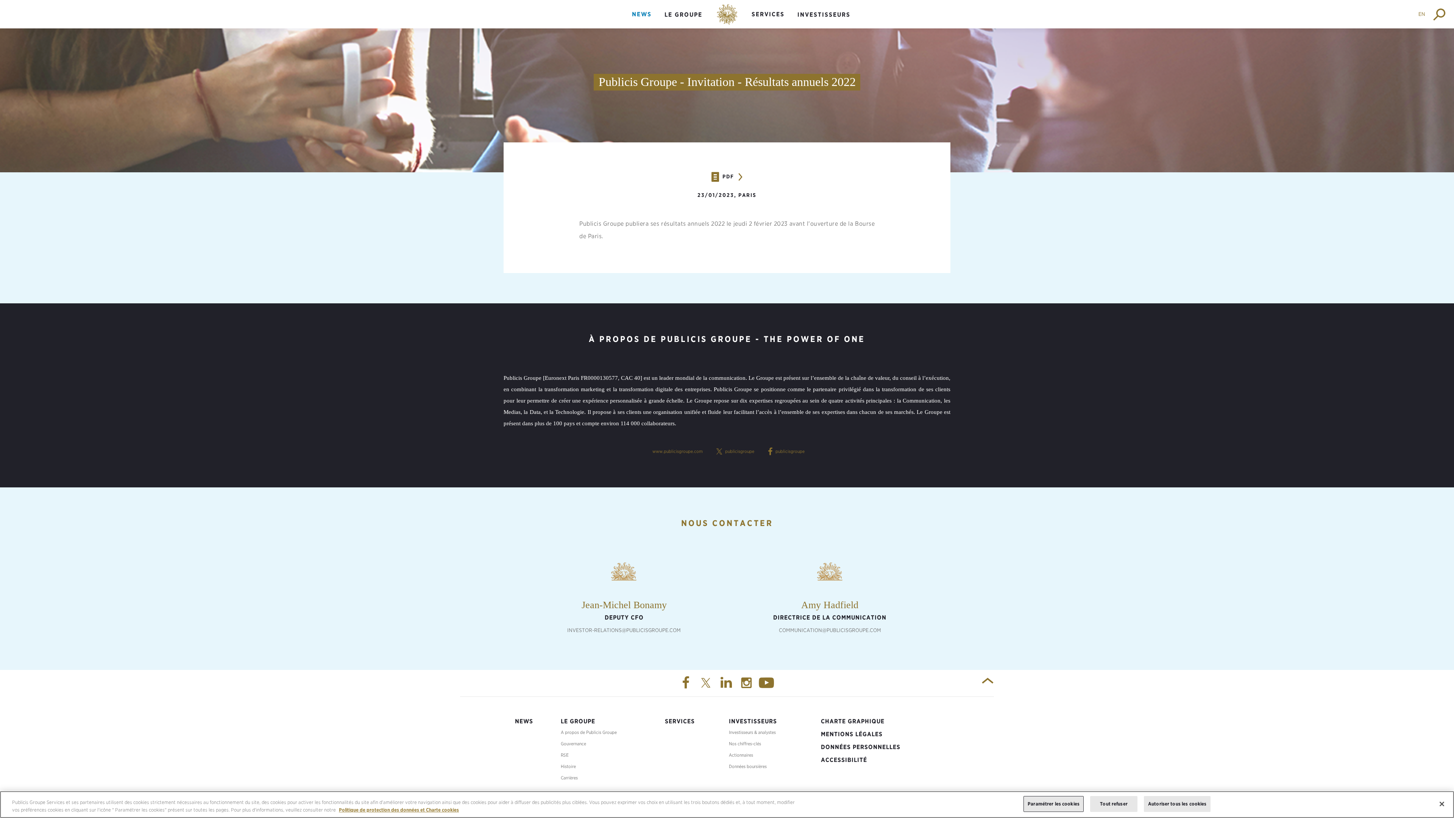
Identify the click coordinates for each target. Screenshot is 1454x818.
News (642, 14)
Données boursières (748, 766)
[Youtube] (767, 683)
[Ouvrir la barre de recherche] (1440, 14)
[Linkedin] (727, 683)
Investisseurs (823, 14)
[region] (727, 804)
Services (768, 14)
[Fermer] (1442, 804)
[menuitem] (641, 20)
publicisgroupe (739, 451)
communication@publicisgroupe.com (830, 630)
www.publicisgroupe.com (677, 451)
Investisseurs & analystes (752, 732)
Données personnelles (860, 747)
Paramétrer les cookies (1054, 804)
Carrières (569, 778)
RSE (565, 755)
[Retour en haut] (987, 683)
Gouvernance (573, 743)
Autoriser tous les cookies (1177, 804)
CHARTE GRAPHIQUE (853, 721)
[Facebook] (686, 683)
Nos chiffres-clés (745, 743)
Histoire (568, 766)
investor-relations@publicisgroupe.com (624, 630)
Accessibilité (844, 759)
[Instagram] (747, 683)
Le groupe (683, 14)
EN (1421, 14)
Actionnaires (741, 755)
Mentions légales (852, 734)
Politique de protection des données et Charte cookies (399, 810)
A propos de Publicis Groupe (589, 732)
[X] (706, 683)
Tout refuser (1114, 804)
